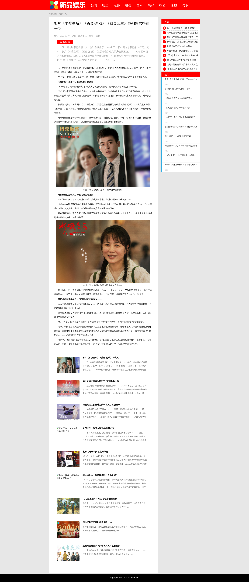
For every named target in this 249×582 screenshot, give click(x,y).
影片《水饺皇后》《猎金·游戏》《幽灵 (101, 357)
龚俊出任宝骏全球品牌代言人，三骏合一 (101, 405)
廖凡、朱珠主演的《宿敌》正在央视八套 (181, 79)
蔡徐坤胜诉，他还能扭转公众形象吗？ (100, 475)
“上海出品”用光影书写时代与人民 (182, 69)
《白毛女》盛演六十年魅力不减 (177, 108)
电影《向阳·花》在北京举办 (95, 452)
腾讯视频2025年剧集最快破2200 (97, 522)
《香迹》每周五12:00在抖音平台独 (178, 98)
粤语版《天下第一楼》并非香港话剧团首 (181, 165)
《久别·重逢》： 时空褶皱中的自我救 (100, 499)
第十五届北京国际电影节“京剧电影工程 (101, 381)
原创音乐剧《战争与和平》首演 (177, 89)
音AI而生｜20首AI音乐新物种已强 (98, 428)
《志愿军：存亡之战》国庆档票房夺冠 (180, 117)
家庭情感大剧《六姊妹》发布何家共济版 (181, 127)
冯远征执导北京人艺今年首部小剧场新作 (181, 146)
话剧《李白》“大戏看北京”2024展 (178, 136)
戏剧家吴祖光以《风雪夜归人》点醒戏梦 (101, 546)
